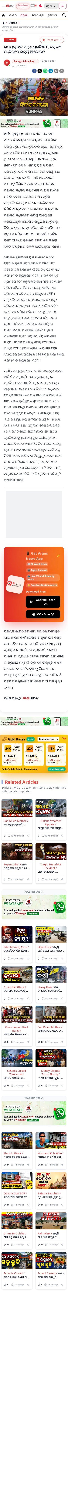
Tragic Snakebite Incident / (50, 866)
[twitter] (39, 71)
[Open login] (62, 6)
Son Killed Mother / (16, 821)
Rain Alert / (45, 1233)
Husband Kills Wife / (50, 1153)
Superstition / (12, 864)
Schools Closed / (14, 1273)
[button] (12, 754)
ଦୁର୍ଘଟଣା (52, 15)
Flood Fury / (45, 947)
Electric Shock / (13, 1153)
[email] (56, 71)
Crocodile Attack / (15, 987)
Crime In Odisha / (15, 1233)
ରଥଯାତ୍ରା (38, 15)
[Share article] (28, 836)
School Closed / (47, 1273)
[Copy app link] (61, 71)
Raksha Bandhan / (49, 1193)
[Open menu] (3, 6)
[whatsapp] (45, 71)
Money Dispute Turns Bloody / (50, 1072)
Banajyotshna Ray (24, 61)
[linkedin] (50, 71)
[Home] (3, 23)
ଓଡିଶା (26, 698)
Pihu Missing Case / (16, 947)
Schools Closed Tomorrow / (16, 1072)
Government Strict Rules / (16, 1028)
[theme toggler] (41, 6)
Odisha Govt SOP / (15, 1193)
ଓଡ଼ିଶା (24, 15)
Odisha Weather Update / (50, 822)
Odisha (13, 23)
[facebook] (34, 71)
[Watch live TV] (33, 5)
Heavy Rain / (45, 987)
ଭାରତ (13, 15)
